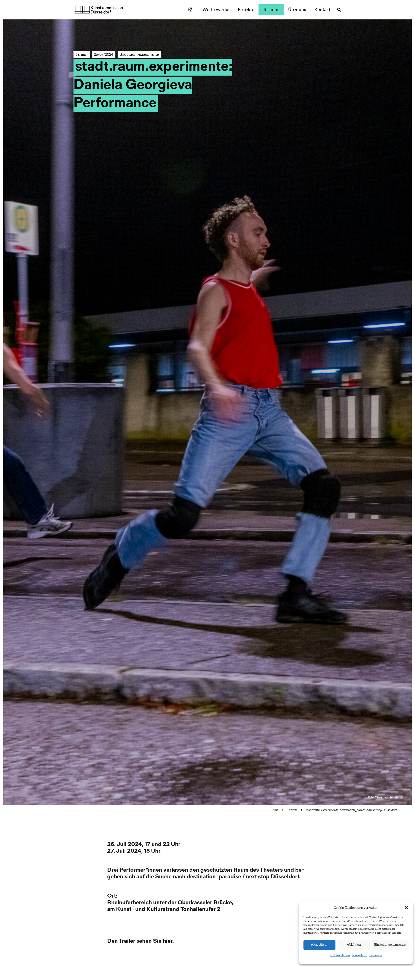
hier (167, 941)
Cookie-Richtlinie (340, 955)
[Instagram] (190, 10)
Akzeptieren (319, 944)
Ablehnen (354, 944)
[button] (406, 908)
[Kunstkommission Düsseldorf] (99, 9)
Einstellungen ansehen (390, 944)
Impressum (375, 955)
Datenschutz (359, 955)
